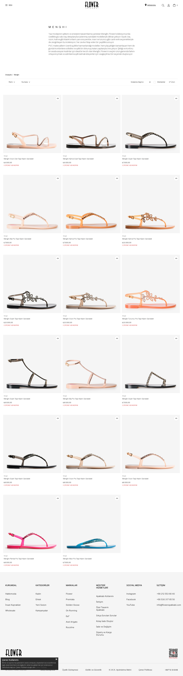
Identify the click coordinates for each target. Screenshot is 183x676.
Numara (25, 82)
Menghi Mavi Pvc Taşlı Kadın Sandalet (77, 559)
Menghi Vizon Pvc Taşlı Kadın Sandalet (77, 319)
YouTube (130, 605)
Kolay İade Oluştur (104, 621)
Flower (69, 594)
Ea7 (67, 616)
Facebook (131, 599)
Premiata (70, 599)
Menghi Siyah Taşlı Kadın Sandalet (135, 159)
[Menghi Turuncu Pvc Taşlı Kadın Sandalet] (151, 284)
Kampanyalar (42, 610)
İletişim (99, 602)
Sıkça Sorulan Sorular (106, 615)
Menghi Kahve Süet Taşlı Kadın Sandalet (78, 159)
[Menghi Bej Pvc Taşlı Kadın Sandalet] (32, 204)
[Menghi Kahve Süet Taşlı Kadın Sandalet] (91, 124)
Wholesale (10, 610)
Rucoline (70, 627)
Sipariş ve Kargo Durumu (104, 633)
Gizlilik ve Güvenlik (93, 670)
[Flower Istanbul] (13, 654)
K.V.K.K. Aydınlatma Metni (120, 670)
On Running (71, 610)
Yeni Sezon (41, 605)
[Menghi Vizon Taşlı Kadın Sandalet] (151, 444)
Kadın (38, 594)
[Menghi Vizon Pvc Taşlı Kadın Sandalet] (91, 284)
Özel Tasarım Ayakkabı (102, 608)
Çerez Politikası (145, 670)
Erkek (38, 599)
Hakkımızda (10, 594)
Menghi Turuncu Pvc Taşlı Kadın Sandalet (138, 319)
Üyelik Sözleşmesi (70, 670)
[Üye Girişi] (169, 5)
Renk (11, 82)
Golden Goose (72, 605)
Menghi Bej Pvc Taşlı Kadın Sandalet (17, 239)
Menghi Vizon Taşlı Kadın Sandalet (135, 479)
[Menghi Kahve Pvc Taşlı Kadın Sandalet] (91, 204)
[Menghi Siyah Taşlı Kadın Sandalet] (151, 124)
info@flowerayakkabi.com (169, 605)
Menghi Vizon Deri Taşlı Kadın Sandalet (18, 159)
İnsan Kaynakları (13, 605)
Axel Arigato (71, 622)
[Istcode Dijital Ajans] (171, 669)
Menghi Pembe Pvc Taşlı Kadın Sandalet (19, 559)
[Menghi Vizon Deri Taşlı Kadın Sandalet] (32, 124)
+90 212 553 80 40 (166, 594)
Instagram (131, 594)
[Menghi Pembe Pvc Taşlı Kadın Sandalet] (32, 524)
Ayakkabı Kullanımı (105, 596)
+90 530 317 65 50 (166, 599)
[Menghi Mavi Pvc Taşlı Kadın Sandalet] (91, 524)
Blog (7, 599)
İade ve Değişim (103, 627)
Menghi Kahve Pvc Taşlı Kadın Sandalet (78, 239)
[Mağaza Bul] (151, 5)
